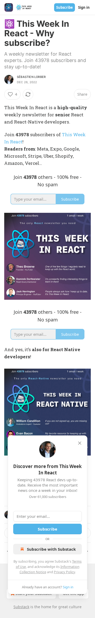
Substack (21, 606)
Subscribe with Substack (51, 549)
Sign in (84, 7)
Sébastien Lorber (31, 77)
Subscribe (64, 7)
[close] (79, 443)
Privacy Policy (64, 572)
